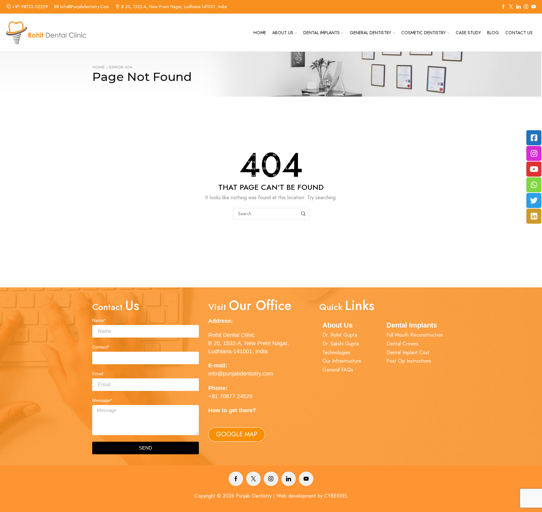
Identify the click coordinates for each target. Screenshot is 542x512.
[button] (236, 434)
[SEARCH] (303, 214)
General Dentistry (370, 32)
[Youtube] (306, 479)
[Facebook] (503, 6)
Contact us (519, 32)
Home (259, 32)
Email (97, 373)
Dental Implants (321, 32)
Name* (99, 320)
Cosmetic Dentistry (423, 32)
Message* (102, 400)
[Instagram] (526, 6)
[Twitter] (511, 6)
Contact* (100, 346)
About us (282, 32)
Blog (493, 32)
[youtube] (533, 6)
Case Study (468, 32)
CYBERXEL (336, 495)
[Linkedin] (518, 6)
